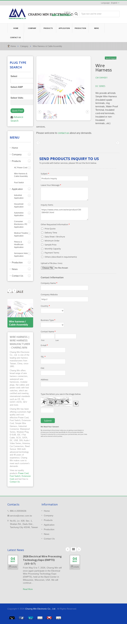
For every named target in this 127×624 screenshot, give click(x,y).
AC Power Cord (20, 168)
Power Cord (23, 473)
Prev (14, 290)
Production (80, 28)
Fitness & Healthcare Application (19, 244)
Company (32, 28)
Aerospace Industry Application (22, 254)
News (96, 28)
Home (15, 28)
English (114, 3)
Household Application (19, 205)
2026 (14, 567)
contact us (63, 133)
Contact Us (15, 37)
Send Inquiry (111, 58)
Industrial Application (19, 196)
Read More (28, 589)
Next (9, 290)
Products (48, 28)
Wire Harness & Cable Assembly (47, 46)
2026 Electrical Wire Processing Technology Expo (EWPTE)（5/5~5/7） (42, 560)
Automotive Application (19, 214)
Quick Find (17, 110)
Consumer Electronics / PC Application (20, 224)
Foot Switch (19, 183)
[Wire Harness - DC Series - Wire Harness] (80, 99)
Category (24, 46)
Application (64, 28)
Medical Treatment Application (22, 234)
